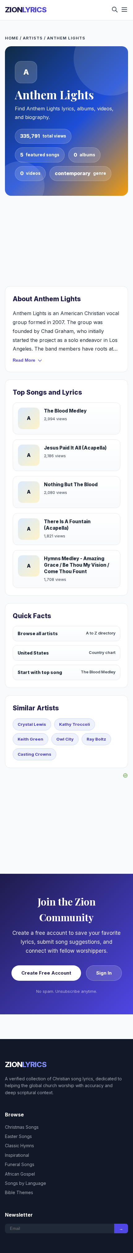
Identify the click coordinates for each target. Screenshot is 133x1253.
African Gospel (20, 1174)
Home (12, 38)
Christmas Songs (22, 1127)
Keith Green (30, 739)
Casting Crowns (34, 754)
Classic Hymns (19, 1145)
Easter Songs (18, 1136)
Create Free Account (46, 973)
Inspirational (17, 1155)
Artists (33, 38)
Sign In (104, 973)
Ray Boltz (96, 739)
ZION (25, 9)
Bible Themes (19, 1192)
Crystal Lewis (32, 724)
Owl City (65, 739)
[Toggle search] (114, 10)
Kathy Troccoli (74, 724)
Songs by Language (25, 1183)
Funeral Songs (19, 1164)
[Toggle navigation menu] (124, 10)
